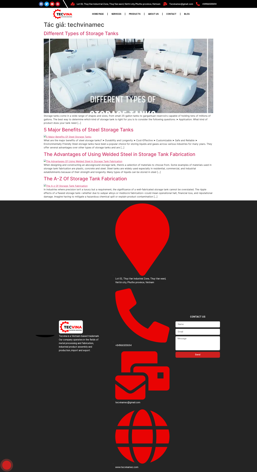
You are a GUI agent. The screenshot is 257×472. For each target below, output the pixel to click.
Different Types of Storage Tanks (81, 33)
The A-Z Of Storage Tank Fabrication (85, 179)
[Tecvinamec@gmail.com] (165, 4)
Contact (171, 14)
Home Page (98, 14)
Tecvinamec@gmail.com (181, 4)
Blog (187, 14)
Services (116, 14)
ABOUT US (153, 14)
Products (134, 14)
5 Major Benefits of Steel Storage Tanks (88, 130)
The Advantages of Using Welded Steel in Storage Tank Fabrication (119, 154)
